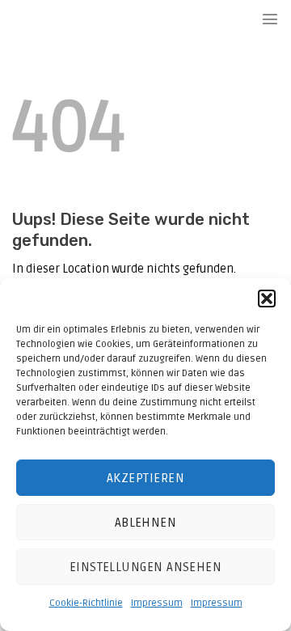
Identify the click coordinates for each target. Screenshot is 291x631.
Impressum (157, 603)
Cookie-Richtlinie (86, 603)
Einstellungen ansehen (145, 567)
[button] (267, 298)
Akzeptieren (145, 478)
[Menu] (270, 18)
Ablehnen (146, 522)
